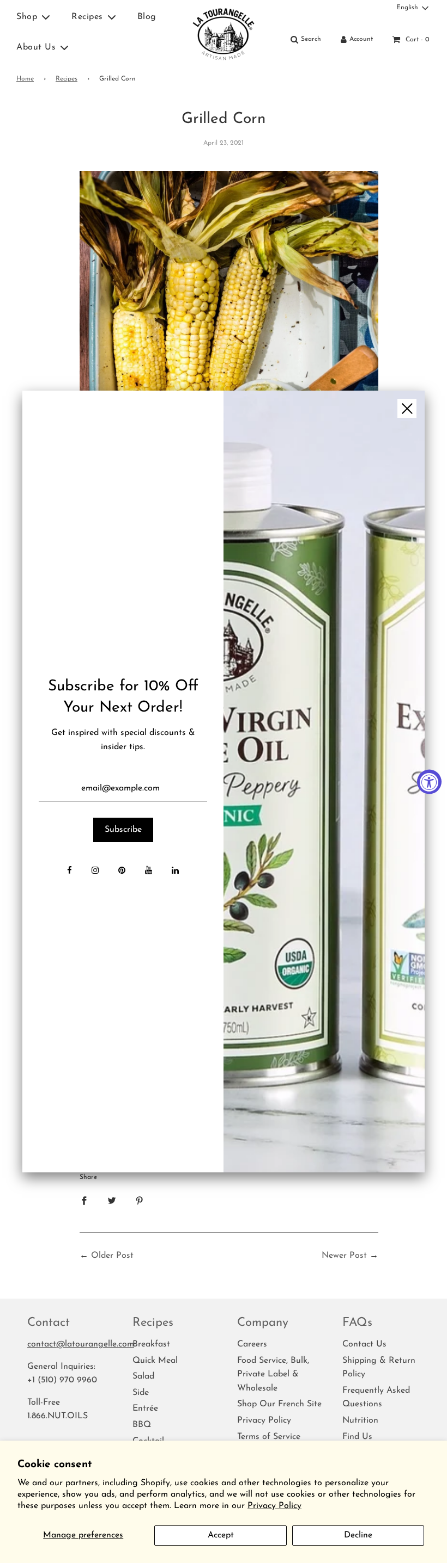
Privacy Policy (274, 1506)
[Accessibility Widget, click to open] (429, 781)
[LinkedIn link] (175, 871)
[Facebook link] (69, 871)
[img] (324, 781)
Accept (221, 1535)
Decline (358, 1535)
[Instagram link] (95, 871)
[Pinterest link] (121, 871)
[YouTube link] (148, 871)
